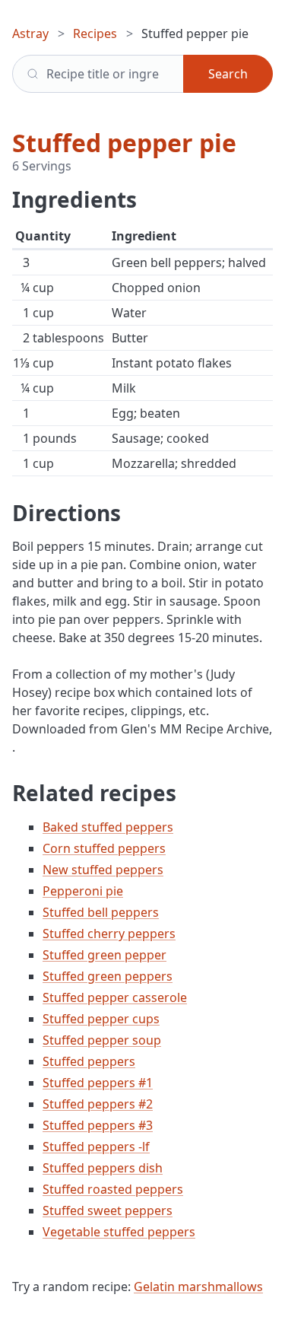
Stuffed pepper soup (102, 1040)
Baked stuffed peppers (108, 827)
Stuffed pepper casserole (115, 997)
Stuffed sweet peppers (108, 1210)
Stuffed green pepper (104, 954)
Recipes (95, 33)
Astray (30, 33)
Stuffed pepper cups (101, 1018)
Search (228, 73)
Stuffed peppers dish (103, 1167)
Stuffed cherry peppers (109, 933)
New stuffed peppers (103, 869)
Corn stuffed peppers (104, 848)
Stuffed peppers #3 (98, 1125)
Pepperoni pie (83, 891)
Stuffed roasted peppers (113, 1189)
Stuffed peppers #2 (98, 1104)
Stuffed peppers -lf (96, 1146)
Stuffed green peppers (108, 976)
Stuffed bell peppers (101, 912)
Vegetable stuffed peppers (119, 1231)
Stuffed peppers (89, 1061)
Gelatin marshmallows (198, 1286)
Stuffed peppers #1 (98, 1082)
